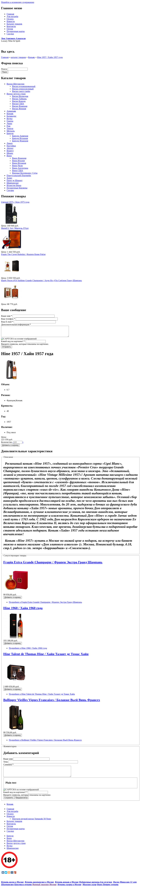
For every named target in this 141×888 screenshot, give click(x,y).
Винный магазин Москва (44, 884)
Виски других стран (16, 94)
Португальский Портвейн (19, 175)
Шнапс (10, 153)
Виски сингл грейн (21, 91)
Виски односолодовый (23, 89)
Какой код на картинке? (13, 341)
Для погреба (12, 16)
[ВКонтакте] (3, 872)
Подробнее (45, 602)
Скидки (10, 34)
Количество (7, 442)
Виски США (18, 104)
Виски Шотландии (15, 84)
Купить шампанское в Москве (39, 882)
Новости (11, 21)
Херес (9, 178)
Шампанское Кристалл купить (16, 884)
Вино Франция (19, 158)
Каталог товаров (14, 24)
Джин (9, 123)
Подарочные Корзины (17, 188)
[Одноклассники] (9, 872)
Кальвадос (11, 116)
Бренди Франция (20, 141)
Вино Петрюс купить (107, 884)
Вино (9, 156)
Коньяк (31, 57)
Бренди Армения (20, 136)
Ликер (10, 143)
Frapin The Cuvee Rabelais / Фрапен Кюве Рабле (23, 254)
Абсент (10, 148)
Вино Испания (19, 163)
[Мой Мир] (12, 872)
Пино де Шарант (14, 180)
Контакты (11, 26)
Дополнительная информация (16, 324)
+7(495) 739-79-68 (9, 45)
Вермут (10, 151)
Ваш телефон (8, 319)
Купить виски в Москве (12, 882)
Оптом (10, 29)
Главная (10, 14)
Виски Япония (19, 108)
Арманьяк (11, 111)
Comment (8, 764)
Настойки (11, 146)
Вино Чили (17, 165)
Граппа (10, 121)
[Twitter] (6, 872)
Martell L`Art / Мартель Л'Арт (15, 228)
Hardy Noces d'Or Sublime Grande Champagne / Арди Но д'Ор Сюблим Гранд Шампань (41, 280)
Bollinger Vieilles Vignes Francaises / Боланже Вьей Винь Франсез (51, 700)
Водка (9, 118)
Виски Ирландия (20, 96)
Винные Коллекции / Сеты (24, 173)
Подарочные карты (16, 31)
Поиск (4, 69)
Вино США (17, 170)
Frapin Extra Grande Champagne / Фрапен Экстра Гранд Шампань (52, 562)
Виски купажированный (23, 86)
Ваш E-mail (7, 322)
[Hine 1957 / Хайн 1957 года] (11, 379)
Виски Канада (18, 101)
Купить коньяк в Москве (66, 882)
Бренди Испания (20, 138)
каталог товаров (18, 57)
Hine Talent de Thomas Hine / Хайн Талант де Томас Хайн (46, 654)
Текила (10, 128)
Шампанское (13, 183)
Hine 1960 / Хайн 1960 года (23, 608)
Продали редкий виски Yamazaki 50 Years (31, 819)
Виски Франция (19, 106)
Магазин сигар (89, 884)
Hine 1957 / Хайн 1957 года (50, 57)
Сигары (10, 190)
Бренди (10, 133)
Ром (8, 126)
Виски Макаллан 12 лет (125, 882)
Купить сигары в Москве (69, 884)
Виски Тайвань (19, 99)
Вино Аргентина (20, 168)
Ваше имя (6, 316)
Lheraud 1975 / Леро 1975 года (15, 202)
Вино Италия (18, 160)
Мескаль (11, 131)
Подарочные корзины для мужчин (95, 882)
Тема (5, 762)
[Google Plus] (15, 872)
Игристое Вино (14, 185)
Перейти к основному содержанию (17, 2)
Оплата (10, 19)
